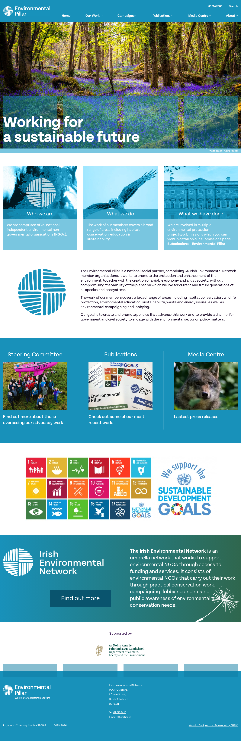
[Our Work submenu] (102, 16)
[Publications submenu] (172, 16)
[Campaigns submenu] (136, 16)
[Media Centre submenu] (210, 16)
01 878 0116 (119, 712)
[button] (80, 598)
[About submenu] (237, 16)
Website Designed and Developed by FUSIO (213, 725)
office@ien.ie (124, 717)
